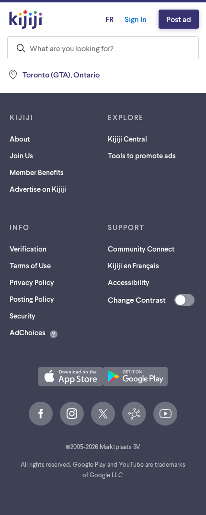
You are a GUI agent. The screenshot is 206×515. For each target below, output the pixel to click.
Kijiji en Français (133, 265)
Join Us (21, 155)
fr (109, 18)
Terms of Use (30, 265)
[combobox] (103, 47)
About (20, 138)
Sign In (136, 18)
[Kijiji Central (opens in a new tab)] (134, 414)
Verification (28, 248)
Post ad (178, 18)
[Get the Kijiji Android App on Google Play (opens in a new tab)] (135, 376)
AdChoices (28, 332)
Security (22, 315)
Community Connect (141, 248)
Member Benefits (37, 172)
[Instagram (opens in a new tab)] (72, 414)
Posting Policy (32, 299)
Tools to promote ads (142, 155)
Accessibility (128, 282)
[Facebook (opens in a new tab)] (41, 414)
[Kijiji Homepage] (26, 19)
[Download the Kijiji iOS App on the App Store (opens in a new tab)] (70, 376)
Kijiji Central (127, 138)
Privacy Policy (32, 282)
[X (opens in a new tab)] (103, 414)
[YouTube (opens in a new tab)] (165, 414)
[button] (70, 376)
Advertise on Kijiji (38, 189)
